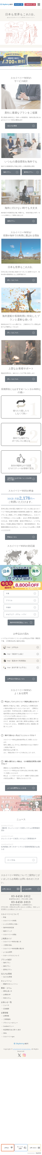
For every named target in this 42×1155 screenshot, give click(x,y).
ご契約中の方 (29, 4)
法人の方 (17, 4)
